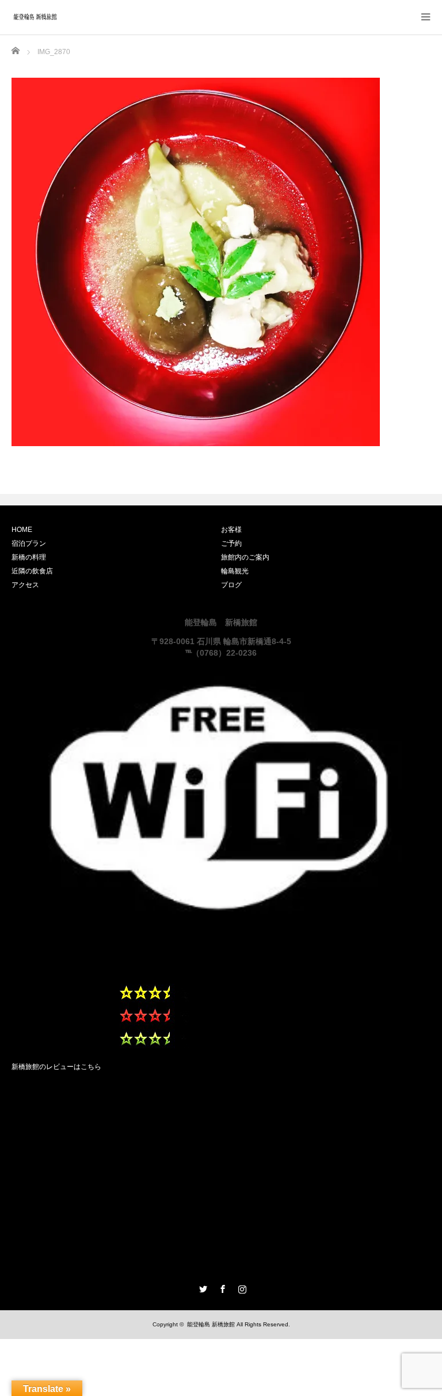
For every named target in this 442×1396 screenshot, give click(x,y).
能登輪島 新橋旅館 (211, 1324)
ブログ (231, 585)
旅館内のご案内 (245, 557)
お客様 (231, 530)
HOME (22, 530)
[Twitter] (201, 1287)
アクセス (25, 585)
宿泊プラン (29, 543)
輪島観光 (235, 571)
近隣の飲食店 (32, 571)
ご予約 (231, 543)
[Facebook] (221, 1287)
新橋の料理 (29, 557)
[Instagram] (240, 1287)
